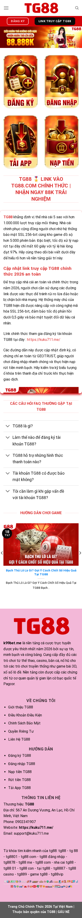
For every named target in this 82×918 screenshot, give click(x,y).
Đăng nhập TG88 (21, 764)
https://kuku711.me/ (43, 339)
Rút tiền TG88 (19, 780)
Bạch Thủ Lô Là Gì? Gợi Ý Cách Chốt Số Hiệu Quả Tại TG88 (41, 572)
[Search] (77, 8)
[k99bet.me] (41, 8)
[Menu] (6, 7)
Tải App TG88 (19, 788)
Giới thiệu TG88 (20, 707)
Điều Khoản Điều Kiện (25, 715)
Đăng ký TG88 (19, 755)
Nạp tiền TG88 (20, 772)
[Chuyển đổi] (7, 426)
